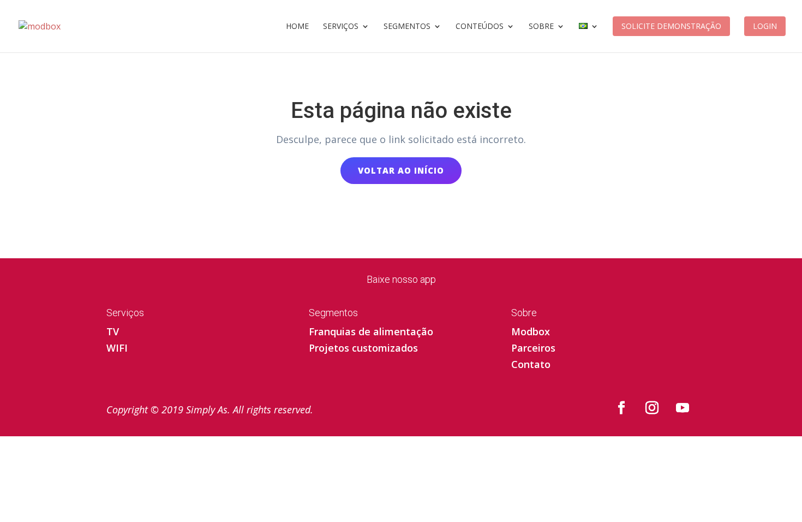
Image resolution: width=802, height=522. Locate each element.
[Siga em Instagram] (652, 408)
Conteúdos (480, 26)
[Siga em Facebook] (621, 408)
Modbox (530, 333)
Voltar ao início (401, 170)
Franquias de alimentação (371, 333)
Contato (530, 365)
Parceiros (533, 349)
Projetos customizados (363, 349)
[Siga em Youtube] (682, 408)
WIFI (117, 349)
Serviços (340, 26)
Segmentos (407, 26)
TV (112, 333)
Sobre (541, 26)
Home (297, 26)
